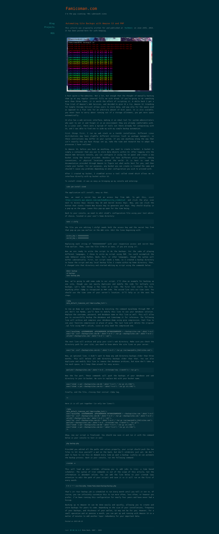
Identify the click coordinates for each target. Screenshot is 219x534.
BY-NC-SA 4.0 (75, 530)
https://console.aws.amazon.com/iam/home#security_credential (95, 200)
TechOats (128, 28)
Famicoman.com (81, 8)
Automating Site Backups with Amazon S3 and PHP (95, 23)
